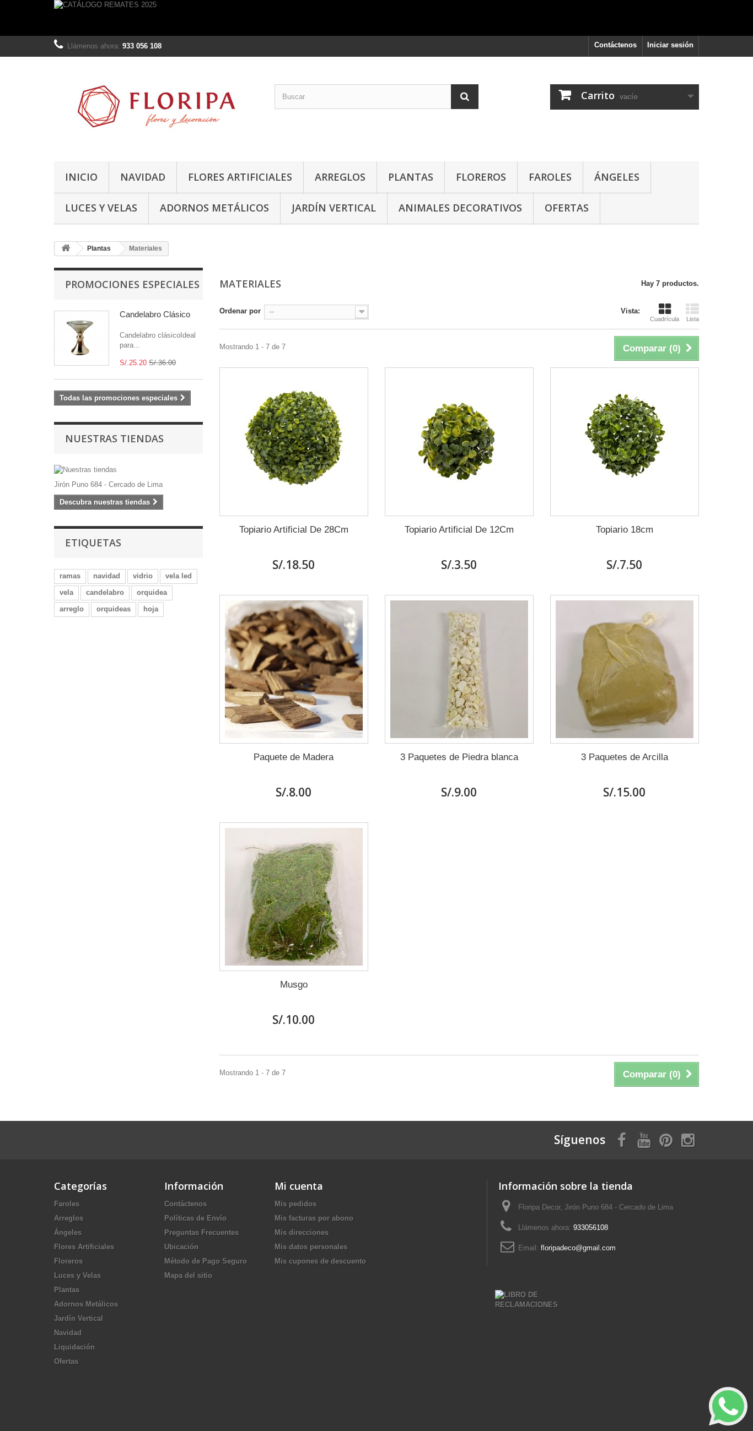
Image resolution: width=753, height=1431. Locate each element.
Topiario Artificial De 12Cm (459, 529)
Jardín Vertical (334, 207)
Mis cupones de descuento (320, 1261)
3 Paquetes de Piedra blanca (459, 757)
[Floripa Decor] (156, 106)
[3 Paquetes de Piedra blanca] (459, 669)
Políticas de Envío (195, 1218)
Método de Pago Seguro (205, 1261)
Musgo (294, 984)
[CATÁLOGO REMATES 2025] (376, 18)
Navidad (142, 176)
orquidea (152, 592)
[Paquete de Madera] (294, 669)
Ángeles (616, 176)
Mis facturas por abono (314, 1218)
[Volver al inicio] (65, 249)
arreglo (72, 609)
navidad (106, 576)
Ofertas (567, 207)
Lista (692, 319)
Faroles (550, 176)
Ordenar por (240, 311)
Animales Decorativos (460, 207)
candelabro (105, 592)
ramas (70, 576)
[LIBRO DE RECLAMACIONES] (526, 1299)
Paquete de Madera (294, 757)
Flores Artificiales (240, 176)
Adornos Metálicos (214, 207)
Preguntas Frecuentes (201, 1232)
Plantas (410, 176)
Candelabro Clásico (155, 314)
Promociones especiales (132, 284)
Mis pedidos (295, 1204)
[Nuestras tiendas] (128, 470)
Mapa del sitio (188, 1275)
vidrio (143, 576)
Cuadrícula (664, 319)
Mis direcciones (302, 1232)
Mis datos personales (311, 1247)
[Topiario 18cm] (624, 442)
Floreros (481, 176)
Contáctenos (615, 45)
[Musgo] (294, 897)
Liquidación (74, 1347)
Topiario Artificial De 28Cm (293, 529)
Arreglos (340, 176)
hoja (150, 609)
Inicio (81, 176)
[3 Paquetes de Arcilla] (624, 669)
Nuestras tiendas (114, 438)
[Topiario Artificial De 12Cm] (459, 442)
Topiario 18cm (624, 529)
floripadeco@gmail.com (578, 1248)
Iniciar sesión (670, 45)
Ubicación (181, 1247)
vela (66, 592)
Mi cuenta (299, 1185)
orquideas (113, 609)
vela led (178, 576)
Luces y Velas (101, 207)
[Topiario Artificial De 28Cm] (294, 442)
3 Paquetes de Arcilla (624, 757)
